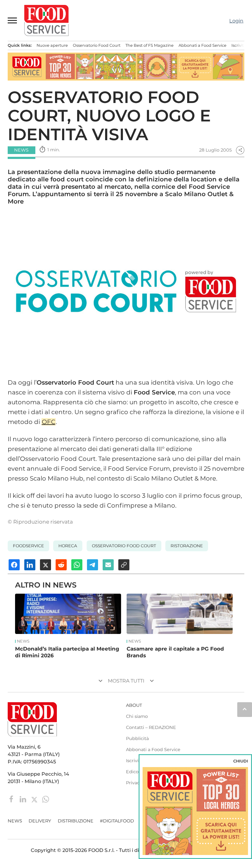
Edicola (134, 771)
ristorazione (187, 545)
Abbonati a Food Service (202, 45)
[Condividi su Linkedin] (29, 564)
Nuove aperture (52, 45)
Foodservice (28, 545)
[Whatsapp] (45, 799)
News (23, 641)
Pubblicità (137, 738)
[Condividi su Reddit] (61, 564)
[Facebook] (12, 799)
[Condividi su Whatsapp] (76, 564)
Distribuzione (75, 821)
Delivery (40, 821)
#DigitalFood (117, 821)
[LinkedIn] (23, 799)
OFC (48, 422)
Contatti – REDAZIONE (151, 727)
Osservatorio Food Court (96, 45)
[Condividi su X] (45, 564)
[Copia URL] (123, 564)
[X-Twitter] (34, 799)
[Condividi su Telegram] (92, 564)
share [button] (240, 150)
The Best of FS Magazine (149, 45)
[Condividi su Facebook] (14, 564)
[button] (13, 20)
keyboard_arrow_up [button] (244, 709)
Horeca (67, 545)
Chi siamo (137, 716)
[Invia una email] (108, 564)
